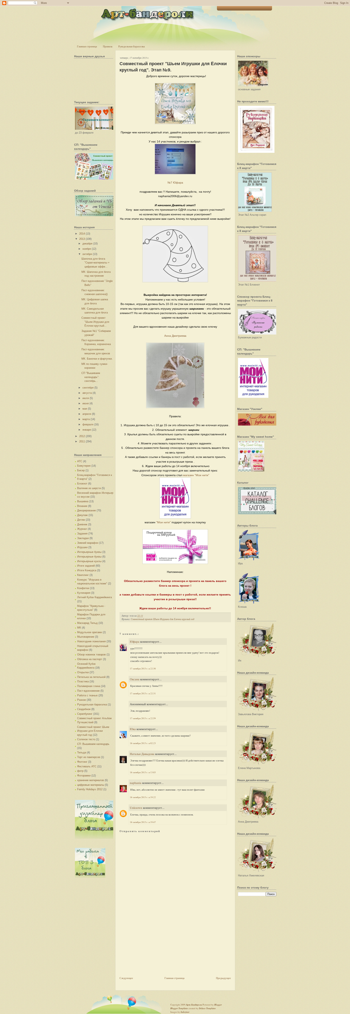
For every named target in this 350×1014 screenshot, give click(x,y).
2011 (82, 441)
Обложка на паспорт (89, 659)
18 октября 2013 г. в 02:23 (143, 743)
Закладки (83, 538)
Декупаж (82, 515)
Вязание (82, 506)
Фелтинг (82, 761)
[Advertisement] (150, 947)
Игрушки (82, 547)
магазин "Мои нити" (196, 475)
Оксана (134, 679)
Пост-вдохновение (88, 690)
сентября (88, 387)
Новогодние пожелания (91, 641)
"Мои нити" (163, 522)
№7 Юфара (175, 182)
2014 (82, 233)
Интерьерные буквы (89, 551)
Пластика (83, 681)
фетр (80, 770)
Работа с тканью (87, 695)
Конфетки (83, 588)
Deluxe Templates (207, 1008)
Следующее (126, 978)
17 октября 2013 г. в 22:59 (143, 718)
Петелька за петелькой (91, 676)
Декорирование (86, 510)
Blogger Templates (179, 1008)
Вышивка (82, 501)
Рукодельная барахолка (131, 46)
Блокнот (82, 483)
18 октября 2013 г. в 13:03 (143, 772)
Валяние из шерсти (89, 488)
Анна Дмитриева (175, 335)
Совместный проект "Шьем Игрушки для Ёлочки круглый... (95, 321)
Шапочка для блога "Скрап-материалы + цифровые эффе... (95, 262)
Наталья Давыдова (142, 754)
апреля (86, 413)
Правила (107, 46)
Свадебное (84, 709)
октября (87, 254)
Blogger (218, 1004)
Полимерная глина (88, 686)
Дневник (82, 524)
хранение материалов (90, 780)
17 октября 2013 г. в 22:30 (143, 668)
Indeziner (185, 1012)
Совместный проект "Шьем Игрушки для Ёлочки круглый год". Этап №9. (173, 66)
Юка (133, 729)
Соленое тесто (86, 739)
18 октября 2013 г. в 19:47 (143, 822)
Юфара (134, 641)
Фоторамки (84, 775)
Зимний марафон (87, 542)
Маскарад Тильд (87, 622)
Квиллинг (83, 575)
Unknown (136, 808)
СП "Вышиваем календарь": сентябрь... (90, 377)
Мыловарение (85, 636)
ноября (86, 248)
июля (85, 398)
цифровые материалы (90, 784)
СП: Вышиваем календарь (93, 743)
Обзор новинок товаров (91, 654)
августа (87, 392)
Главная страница (87, 46)
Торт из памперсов (88, 757)
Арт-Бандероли (194, 1004)
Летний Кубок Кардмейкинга (94, 597)
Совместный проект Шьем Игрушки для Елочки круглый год (93, 730)
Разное (81, 699)
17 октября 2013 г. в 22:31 (143, 693)
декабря (87, 243)
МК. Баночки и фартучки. (97, 358)
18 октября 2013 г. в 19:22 (143, 797)
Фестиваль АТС (86, 766)
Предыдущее (223, 978)
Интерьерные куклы (89, 561)
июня (85, 403)
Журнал (82, 528)
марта (86, 419)
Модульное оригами (89, 632)
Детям (81, 519)
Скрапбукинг (84, 713)
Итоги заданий (86, 565)
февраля (87, 424)
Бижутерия (84, 465)
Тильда (81, 752)
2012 (82, 436)
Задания (82, 533)
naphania (135, 783)
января (86, 429)
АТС (79, 461)
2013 (82, 238)
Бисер (81, 470)
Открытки (83, 672)
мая (84, 408)
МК (79, 627)
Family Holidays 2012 (89, 789)
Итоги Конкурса (86, 570)
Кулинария (83, 592)
